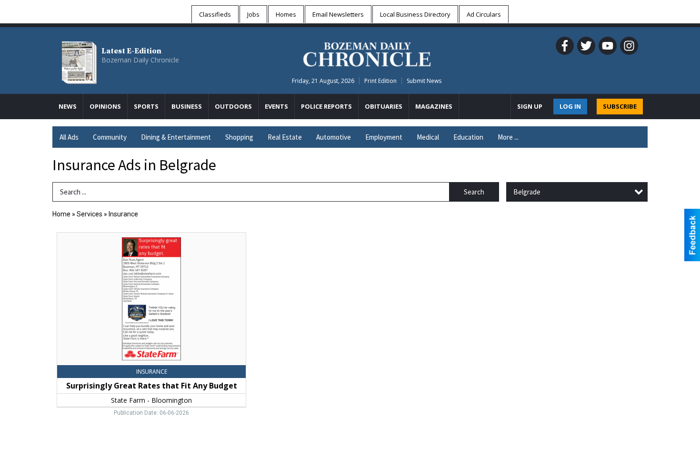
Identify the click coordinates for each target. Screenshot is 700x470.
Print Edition (380, 81)
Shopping (239, 137)
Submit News (424, 81)
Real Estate (285, 137)
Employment (383, 137)
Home (61, 214)
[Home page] (366, 53)
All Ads (69, 137)
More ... (508, 137)
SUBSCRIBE (620, 106)
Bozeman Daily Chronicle (140, 59)
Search (474, 191)
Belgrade (526, 191)
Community (110, 137)
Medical (428, 137)
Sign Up (529, 106)
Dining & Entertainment (176, 137)
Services (89, 214)
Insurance (123, 214)
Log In (570, 106)
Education (468, 137)
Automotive (333, 137)
